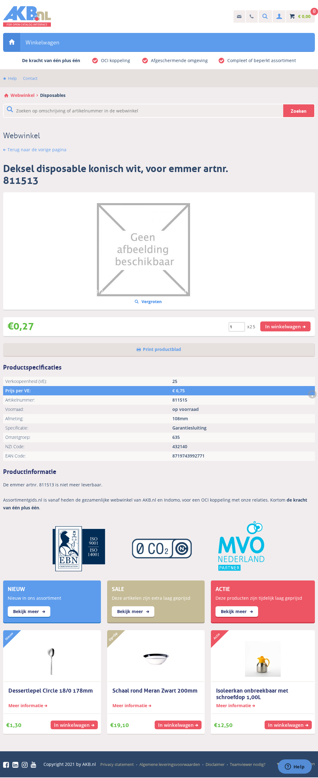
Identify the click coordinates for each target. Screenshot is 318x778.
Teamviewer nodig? (248, 764)
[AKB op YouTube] (34, 765)
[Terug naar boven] (313, 394)
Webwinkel (11, 42)
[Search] (264, 16)
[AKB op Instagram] (26, 765)
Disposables (53, 95)
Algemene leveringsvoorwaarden (169, 764)
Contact (30, 78)
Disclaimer (215, 764)
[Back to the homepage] (27, 16)
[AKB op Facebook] (7, 765)
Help (12, 78)
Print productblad (162, 349)
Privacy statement (117, 764)
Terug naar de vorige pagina (36, 149)
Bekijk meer (26, 611)
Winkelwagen (42, 42)
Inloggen (278, 16)
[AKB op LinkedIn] (16, 765)
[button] (285, 326)
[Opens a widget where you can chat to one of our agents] (295, 767)
